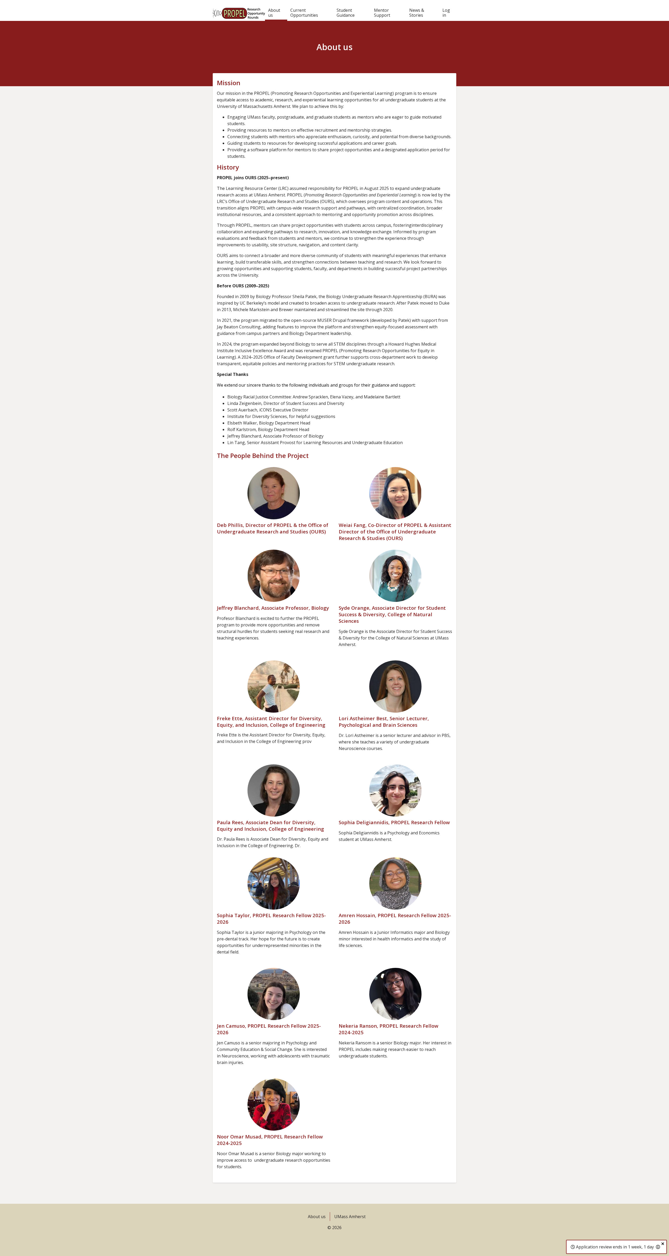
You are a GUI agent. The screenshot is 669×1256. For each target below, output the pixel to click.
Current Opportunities (304, 12)
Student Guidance (346, 12)
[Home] (239, 10)
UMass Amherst (350, 1216)
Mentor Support (382, 12)
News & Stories (416, 12)
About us (274, 12)
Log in (446, 12)
